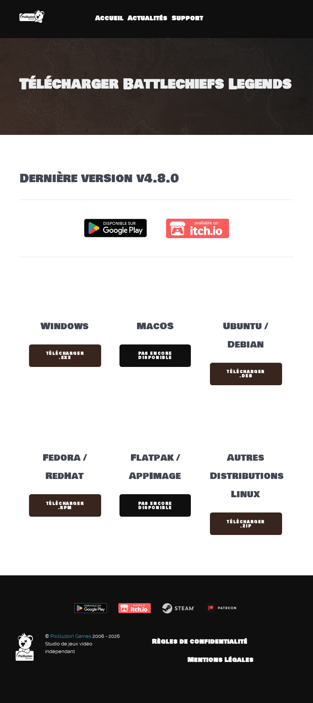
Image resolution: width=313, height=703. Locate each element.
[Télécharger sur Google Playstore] (115, 227)
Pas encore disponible (155, 355)
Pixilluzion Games (71, 636)
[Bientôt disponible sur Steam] (178, 608)
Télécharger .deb (246, 374)
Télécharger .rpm (65, 506)
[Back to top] (293, 641)
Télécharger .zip (246, 524)
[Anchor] (185, 179)
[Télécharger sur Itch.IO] (197, 227)
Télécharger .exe (65, 355)
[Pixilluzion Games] (31, 16)
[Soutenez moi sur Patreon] (222, 608)
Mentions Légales (220, 660)
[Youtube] (280, 19)
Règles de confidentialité (199, 641)
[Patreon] (290, 19)
